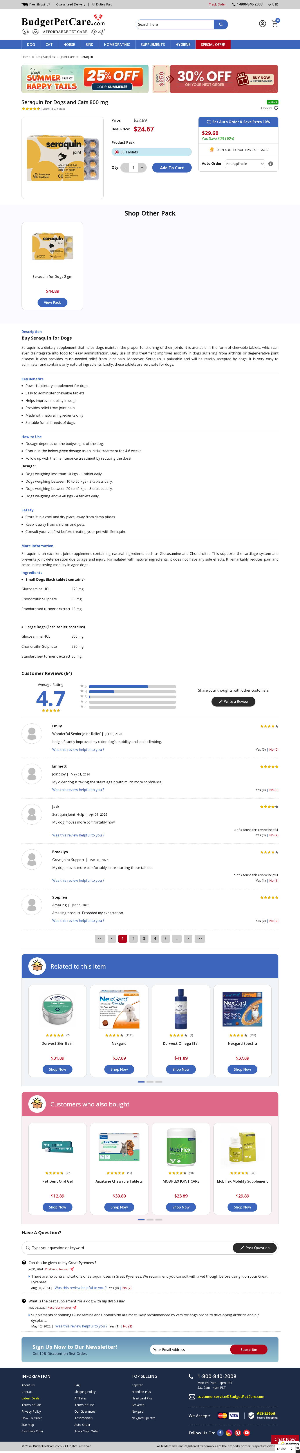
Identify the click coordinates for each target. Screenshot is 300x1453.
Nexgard (138, 1411)
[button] (141, 1082)
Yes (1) (261, 880)
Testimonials (83, 1418)
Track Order (217, 4)
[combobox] (285, 1448)
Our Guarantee (85, 1411)
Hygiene (183, 44)
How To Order (32, 1418)
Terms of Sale (32, 1405)
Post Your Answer (57, 1269)
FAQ (77, 1385)
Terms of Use (84, 1405)
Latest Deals (31, 1398)
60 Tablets (130, 152)
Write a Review (236, 701)
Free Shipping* (39, 4)
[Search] (221, 24)
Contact (27, 1392)
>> (200, 938)
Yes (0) (261, 749)
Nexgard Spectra (143, 1418)
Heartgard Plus (142, 1398)
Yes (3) (261, 835)
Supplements (153, 44)
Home (26, 57)
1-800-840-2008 (249, 4)
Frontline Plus (141, 1392)
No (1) (273, 880)
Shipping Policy (85, 1392)
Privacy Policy (31, 1411)
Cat (49, 44)
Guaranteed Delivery (70, 4)
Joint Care (68, 57)
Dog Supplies (45, 57)
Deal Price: (121, 129)
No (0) (273, 749)
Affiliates (80, 1398)
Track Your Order (86, 1431)
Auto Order (82, 1424)
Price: (116, 120)
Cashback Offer (32, 1431)
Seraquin (87, 57)
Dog (31, 44)
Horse (69, 44)
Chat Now (285, 1439)
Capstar (137, 1385)
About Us (28, 1385)
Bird (89, 44)
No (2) (273, 835)
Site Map (28, 1424)
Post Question (258, 1247)
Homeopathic (117, 44)
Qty (115, 167)
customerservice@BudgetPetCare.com (230, 1396)
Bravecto (138, 1405)
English (282, 1449)
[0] (274, 26)
